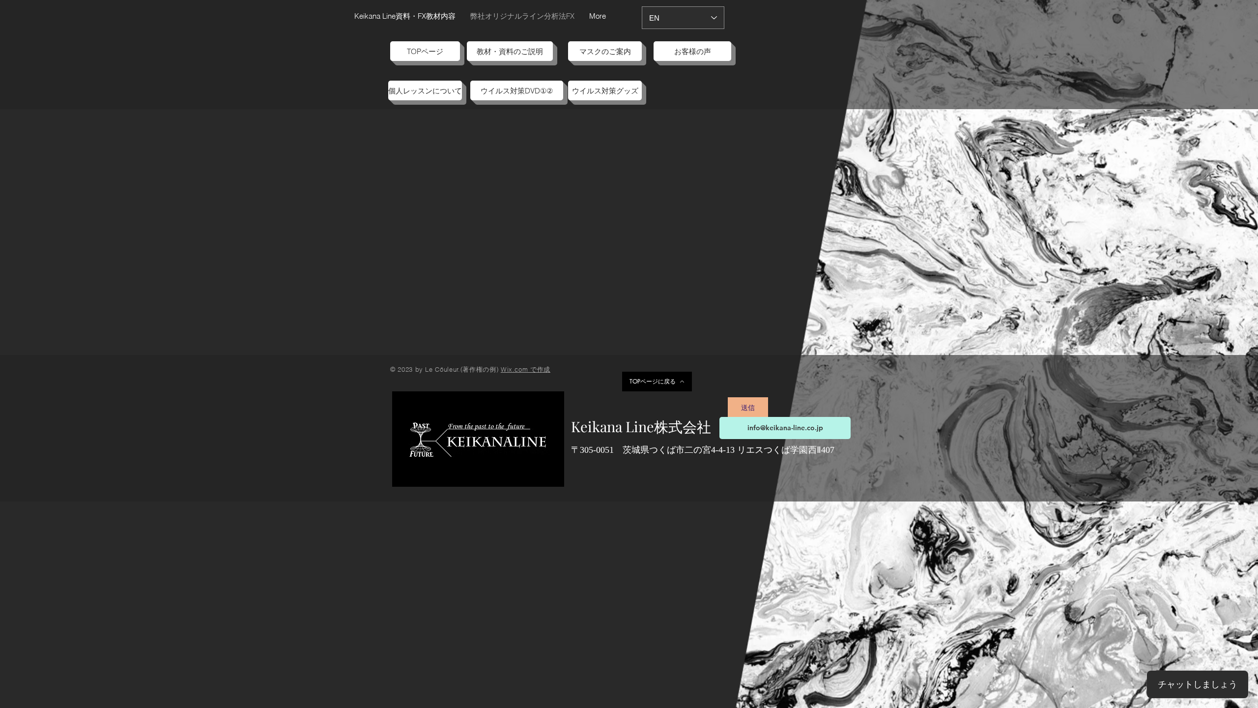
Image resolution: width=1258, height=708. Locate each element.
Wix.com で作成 (525, 369)
